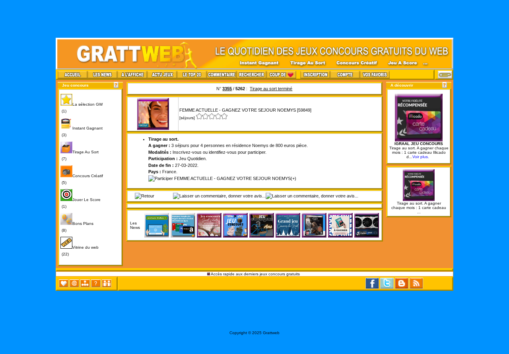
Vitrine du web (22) (79, 250)
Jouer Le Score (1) (80, 203)
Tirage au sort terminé (271, 88)
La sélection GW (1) (81, 107)
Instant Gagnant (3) (81, 131)
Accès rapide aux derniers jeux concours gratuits (255, 274)
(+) (293, 178)
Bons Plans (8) (76, 226)
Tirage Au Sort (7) (79, 155)
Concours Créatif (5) (81, 179)
